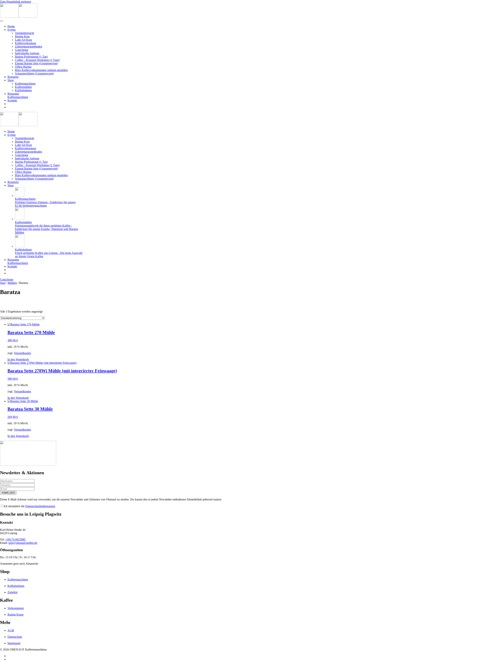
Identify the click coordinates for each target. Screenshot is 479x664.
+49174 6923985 (15, 539)
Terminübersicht (24, 33)
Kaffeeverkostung (25, 43)
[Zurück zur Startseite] (18, 16)
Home (11, 26)
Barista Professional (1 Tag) (31, 56)
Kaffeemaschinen (25, 83)
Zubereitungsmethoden (28, 46)
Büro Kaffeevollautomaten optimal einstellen (41, 70)
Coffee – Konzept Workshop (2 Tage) (37, 60)
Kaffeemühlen (23, 87)
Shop (10, 80)
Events (11, 29)
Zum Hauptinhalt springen (15, 1)
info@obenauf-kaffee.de (22, 542)
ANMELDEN (8, 492)
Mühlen (12, 282)
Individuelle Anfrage (27, 53)
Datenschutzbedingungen (40, 506)
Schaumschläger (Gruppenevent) (34, 73)
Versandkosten (22, 353)
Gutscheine (21, 49)
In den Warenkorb (18, 359)
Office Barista (23, 66)
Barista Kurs (22, 36)
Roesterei (13, 76)
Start (2, 282)
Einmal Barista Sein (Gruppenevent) (36, 63)
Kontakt (12, 100)
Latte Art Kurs (23, 39)
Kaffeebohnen (23, 90)
